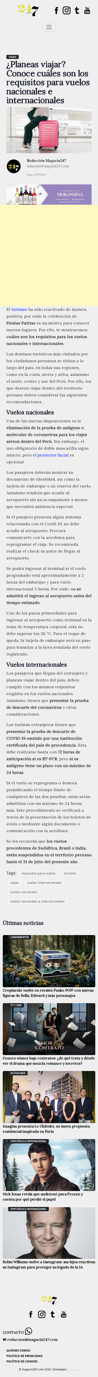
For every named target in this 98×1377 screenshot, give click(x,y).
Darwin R (72, 1369)
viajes (14, 882)
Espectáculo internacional (28, 1141)
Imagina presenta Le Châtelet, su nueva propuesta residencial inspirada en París (46, 1129)
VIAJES (12, 57)
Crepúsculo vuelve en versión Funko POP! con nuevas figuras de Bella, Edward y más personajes (48, 993)
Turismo (70, 873)
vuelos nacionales (23, 892)
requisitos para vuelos (38, 873)
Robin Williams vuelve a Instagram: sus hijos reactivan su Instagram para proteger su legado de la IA (49, 1264)
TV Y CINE (16, 1005)
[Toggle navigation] (49, 27)
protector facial (53, 455)
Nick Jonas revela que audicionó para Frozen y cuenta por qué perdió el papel (43, 1196)
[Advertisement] (49, 255)
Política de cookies (22, 1361)
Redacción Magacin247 (46, 160)
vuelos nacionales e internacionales (37, 901)
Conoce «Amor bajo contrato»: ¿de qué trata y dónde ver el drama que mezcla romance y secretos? (49, 1061)
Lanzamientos (19, 937)
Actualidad (17, 1073)
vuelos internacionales (44, 882)
